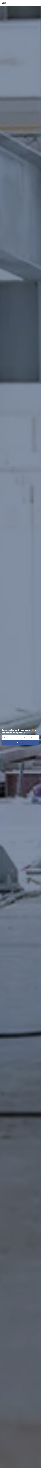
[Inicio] (4, 3)
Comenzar (20, 743)
